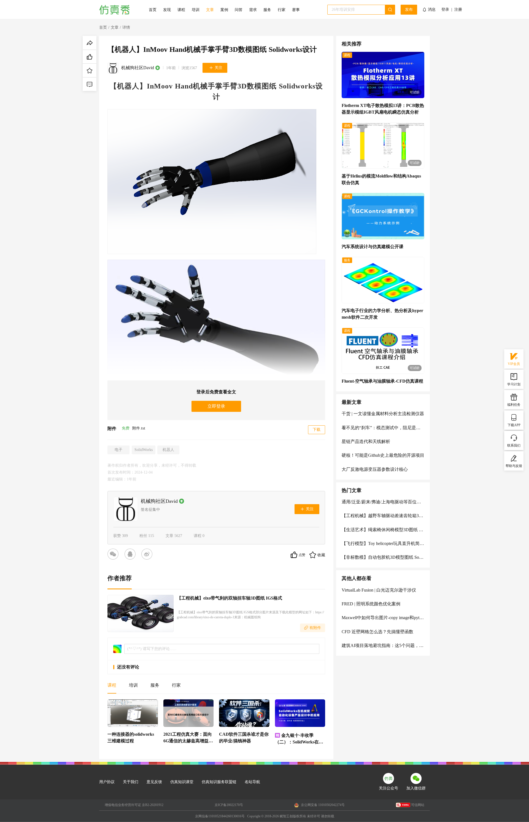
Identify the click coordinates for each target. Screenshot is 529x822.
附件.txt (138, 428)
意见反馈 (154, 782)
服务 (267, 10)
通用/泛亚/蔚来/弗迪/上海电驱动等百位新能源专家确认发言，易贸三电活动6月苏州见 (383, 501)
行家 (281, 10)
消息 (432, 9)
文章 (210, 10)
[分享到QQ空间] (131, 555)
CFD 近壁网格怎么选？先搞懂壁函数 (377, 631)
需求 (253, 10)
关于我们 (130, 782)
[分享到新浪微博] (148, 555)
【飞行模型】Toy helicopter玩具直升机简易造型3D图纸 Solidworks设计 (383, 543)
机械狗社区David (137, 67)
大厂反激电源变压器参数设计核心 (375, 469)
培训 (195, 10)
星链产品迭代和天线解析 (366, 441)
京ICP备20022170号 (229, 805)
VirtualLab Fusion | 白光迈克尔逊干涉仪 (379, 590)
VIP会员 (514, 364)
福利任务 (513, 405)
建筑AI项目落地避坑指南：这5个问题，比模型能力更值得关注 (383, 645)
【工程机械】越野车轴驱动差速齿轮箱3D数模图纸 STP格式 (383, 515)
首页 (152, 10)
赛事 (296, 10)
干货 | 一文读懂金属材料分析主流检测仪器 (383, 413)
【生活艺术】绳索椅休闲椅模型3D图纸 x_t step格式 (383, 529)
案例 (224, 10)
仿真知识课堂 (181, 782)
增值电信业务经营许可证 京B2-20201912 (134, 805)
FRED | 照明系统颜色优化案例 (371, 603)
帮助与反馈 (514, 466)
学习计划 (513, 384)
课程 (181, 10)
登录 (445, 10)
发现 (167, 10)
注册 (458, 10)
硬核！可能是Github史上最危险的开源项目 (383, 455)
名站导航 (252, 782)
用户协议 (107, 782)
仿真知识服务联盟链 (219, 782)
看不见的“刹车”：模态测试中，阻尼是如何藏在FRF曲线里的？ (383, 427)
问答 (238, 10)
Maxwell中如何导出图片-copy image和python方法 (383, 617)
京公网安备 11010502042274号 (322, 805)
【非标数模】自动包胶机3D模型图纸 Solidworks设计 (383, 557)
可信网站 (417, 805)
